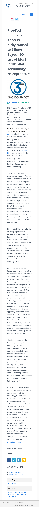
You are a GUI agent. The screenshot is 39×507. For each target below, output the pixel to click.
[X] (17, 19)
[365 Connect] (18, 88)
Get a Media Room (20, 505)
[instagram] (12, 19)
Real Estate (12, 484)
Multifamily (12, 494)
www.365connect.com (15, 442)
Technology (12, 496)
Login (31, 505)
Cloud (10, 492)
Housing (15, 492)
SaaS (26, 494)
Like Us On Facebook (16, 472)
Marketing (22, 492)
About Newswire (19, 502)
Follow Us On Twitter (16, 474)
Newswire (5, 502)
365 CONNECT (23, 6)
